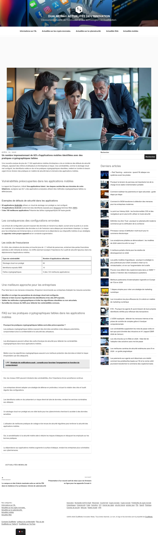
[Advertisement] (79, 52)
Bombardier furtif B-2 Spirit (83, 503)
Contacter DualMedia (9, 521)
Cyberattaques (71, 505)
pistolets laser (130, 505)
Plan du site (40, 521)
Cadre (88, 505)
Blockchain (95, 503)
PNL (137, 505)
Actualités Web (112, 31)
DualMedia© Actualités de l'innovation (79, 16)
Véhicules (84, 508)
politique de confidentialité (26, 521)
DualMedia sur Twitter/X (10, 524)
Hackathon (94, 505)
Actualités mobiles (130, 31)
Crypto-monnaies (114, 503)
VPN (99, 508)
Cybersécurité (81, 505)
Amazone (57, 208)
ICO (100, 505)
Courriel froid (104, 503)
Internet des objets (108, 505)
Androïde (18, 205)
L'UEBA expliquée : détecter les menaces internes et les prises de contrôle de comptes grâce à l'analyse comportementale (131, 321)
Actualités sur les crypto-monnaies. (56, 31)
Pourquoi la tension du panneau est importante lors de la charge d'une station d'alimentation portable (131, 183)
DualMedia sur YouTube (27, 524)
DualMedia (149, 517)
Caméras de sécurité (73, 508)
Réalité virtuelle (92, 508)
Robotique (148, 505)
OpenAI (141, 505)
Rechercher (105, 152)
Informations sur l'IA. (28, 31)
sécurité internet (120, 505)
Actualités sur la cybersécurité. (88, 31)
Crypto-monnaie (125, 503)
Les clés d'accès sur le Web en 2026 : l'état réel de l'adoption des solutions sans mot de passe (129, 340)
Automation (70, 503)
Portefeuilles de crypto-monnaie (141, 503)
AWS (75, 208)
